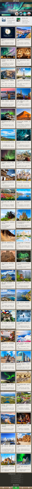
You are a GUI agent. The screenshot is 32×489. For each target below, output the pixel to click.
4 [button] (15, 15)
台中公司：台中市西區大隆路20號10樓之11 (15, 478)
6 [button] (17, 15)
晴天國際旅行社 (16, 1)
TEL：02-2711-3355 (12, 475)
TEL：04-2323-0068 (12, 479)
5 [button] (16, 15)
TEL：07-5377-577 (12, 482)
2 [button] (15, 24)
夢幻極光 (24, 18)
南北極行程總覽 (9, 21)
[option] (16, 9)
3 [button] (14, 15)
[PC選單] (1, 1)
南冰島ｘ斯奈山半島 (25, 20)
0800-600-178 (20, 473)
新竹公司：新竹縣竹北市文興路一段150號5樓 (16, 476)
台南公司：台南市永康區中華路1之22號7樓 (15, 480)
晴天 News (9, 18)
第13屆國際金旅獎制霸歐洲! (11, 20)
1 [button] (14, 24)
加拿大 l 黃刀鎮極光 (25, 22)
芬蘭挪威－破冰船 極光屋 (25, 21)
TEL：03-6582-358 (12, 477)
